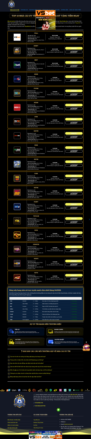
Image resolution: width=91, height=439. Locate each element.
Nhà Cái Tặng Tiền (75, 9)
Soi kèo (57, 9)
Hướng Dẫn (64, 9)
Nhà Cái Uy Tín (14, 9)
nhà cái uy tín (73, 394)
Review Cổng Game (35, 9)
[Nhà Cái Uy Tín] (14, 4)
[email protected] (68, 424)
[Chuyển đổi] (9, 356)
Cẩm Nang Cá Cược (48, 9)
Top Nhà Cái (24, 9)
